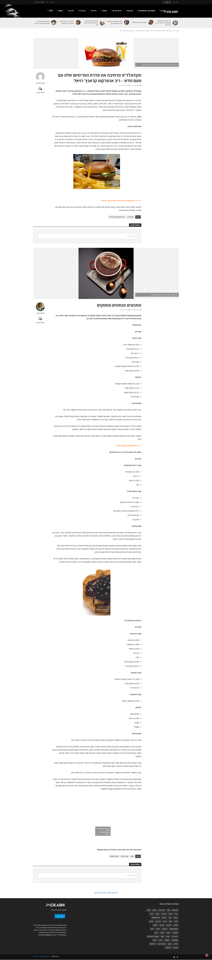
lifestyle (175, 910)
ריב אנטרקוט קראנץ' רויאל (117, 217)
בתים (157, 914)
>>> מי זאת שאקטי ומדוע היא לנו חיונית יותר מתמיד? (120, 200)
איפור (148, 910)
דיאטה (176, 918)
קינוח (132, 856)
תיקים (169, 944)
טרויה (176, 921)
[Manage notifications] (207, 955)
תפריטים (168, 948)
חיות (170, 918)
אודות (46, 2)
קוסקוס (167, 940)
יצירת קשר (59, 916)
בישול (170, 914)
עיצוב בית (175, 936)
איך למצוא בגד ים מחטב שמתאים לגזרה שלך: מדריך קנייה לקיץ (163, 23)
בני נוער (164, 914)
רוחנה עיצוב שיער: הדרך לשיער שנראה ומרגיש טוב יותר (91, 23)
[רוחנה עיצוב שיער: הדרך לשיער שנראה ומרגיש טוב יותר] (102, 22)
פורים (167, 936)
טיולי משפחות (156, 918)
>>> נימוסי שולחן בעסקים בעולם (128, 445)
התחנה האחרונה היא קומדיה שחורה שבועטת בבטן (114, 22)
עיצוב (156, 933)
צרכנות (130, 10)
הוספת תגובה (40, 92)
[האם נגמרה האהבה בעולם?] (151, 22)
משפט (60, 10)
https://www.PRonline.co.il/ (42, 956)
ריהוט (160, 940)
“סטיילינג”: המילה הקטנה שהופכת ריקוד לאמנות (66, 22)
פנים (162, 936)
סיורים (168, 933)
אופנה (104, 10)
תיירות (94, 10)
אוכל (168, 910)
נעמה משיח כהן (40, 83)
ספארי (162, 933)
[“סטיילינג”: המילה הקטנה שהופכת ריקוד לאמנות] (78, 22)
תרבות (71, 10)
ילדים (165, 921)
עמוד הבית (175, 31)
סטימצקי (175, 933)
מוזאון (151, 921)
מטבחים (168, 925)
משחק (155, 925)
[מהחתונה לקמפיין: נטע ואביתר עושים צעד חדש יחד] (54, 22)
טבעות (164, 918)
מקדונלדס (130, 217)
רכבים (155, 940)
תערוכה (175, 948)
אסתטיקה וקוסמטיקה (146, 10)
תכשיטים (152, 944)
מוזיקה (176, 925)
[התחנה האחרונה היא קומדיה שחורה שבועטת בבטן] (126, 22)
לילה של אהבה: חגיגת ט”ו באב (106, 892)
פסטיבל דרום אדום (153, 936)
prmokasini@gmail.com (47, 935)
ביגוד (176, 914)
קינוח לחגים (124, 856)
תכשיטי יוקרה (162, 944)
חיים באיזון (117, 10)
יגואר (170, 921)
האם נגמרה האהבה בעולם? (139, 22)
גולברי (151, 914)
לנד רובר (158, 921)
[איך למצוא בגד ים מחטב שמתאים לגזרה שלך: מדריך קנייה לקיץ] (175, 22)
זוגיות (163, 10)
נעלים (158, 929)
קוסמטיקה (175, 940)
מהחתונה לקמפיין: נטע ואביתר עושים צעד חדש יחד (41, 22)
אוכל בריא (162, 910)
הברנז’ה (82, 10)
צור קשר (51, 2)
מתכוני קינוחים (114, 856)
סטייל (152, 929)
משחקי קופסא (174, 929)
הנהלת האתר (40, 313)
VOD (51, 10)
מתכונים (164, 929)
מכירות (162, 925)
